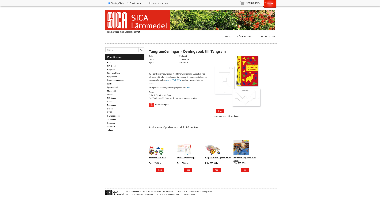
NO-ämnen (111, 98)
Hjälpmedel (112, 77)
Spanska (111, 123)
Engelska (111, 69)
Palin (109, 102)
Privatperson (135, 3)
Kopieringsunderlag (115, 80)
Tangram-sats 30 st (157, 158)
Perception (111, 105)
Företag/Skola (117, 3)
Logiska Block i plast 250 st (218, 158)
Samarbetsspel (113, 116)
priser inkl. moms (159, 3)
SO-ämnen (111, 119)
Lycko (109, 84)
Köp (220, 111)
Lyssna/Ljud (112, 87)
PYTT (109, 112)
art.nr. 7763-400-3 (174, 80)
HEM (227, 37)
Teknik (110, 130)
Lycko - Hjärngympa (186, 158)
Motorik (110, 94)
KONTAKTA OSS (266, 37)
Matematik (111, 91)
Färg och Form (113, 73)
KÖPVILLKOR (244, 37)
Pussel (110, 109)
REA (109, 62)
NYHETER (111, 66)
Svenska (111, 126)
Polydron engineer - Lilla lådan (244, 159)
